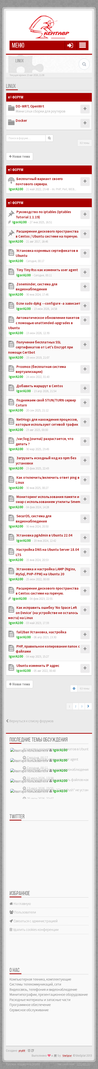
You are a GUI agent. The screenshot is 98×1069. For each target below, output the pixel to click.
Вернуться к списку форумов (31, 721)
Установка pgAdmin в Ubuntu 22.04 (44, 535)
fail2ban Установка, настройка (41, 632)
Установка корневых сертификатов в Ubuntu (56, 749)
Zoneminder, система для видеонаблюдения (56, 769)
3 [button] (82, 706)
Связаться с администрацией (35, 921)
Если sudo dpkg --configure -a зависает (48, 303)
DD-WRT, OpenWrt (30, 106)
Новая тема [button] (21, 156)
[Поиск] (49, 138)
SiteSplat (67, 1055)
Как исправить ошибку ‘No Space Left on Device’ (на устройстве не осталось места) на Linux (43, 612)
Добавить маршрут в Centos (39, 386)
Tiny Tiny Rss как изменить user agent (47, 270)
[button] (88, 706)
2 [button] (75, 706)
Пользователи (24, 912)
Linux (11, 86)
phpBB (22, 1050)
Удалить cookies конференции (35, 929)
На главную (22, 903)
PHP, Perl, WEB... (66, 189)
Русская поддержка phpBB (23, 1064)
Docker (21, 120)
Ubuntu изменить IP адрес (37, 665)
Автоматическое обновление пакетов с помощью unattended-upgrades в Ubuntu (43, 322)
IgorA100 (16, 189)
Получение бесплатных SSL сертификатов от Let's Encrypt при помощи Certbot (40, 347)
